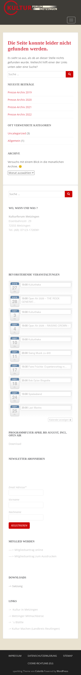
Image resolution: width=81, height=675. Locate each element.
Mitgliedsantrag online (29, 550)
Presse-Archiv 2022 (20, 114)
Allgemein (14, 140)
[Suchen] (69, 74)
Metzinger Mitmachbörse (28, 616)
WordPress (62, 671)
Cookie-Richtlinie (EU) (40, 663)
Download (15, 444)
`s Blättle (18, 622)
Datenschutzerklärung (42, 655)
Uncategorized (17, 133)
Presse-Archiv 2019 (20, 92)
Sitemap (68, 655)
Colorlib (39, 671)
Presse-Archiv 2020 (20, 99)
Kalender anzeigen (59, 419)
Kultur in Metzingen (25, 609)
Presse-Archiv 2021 (20, 107)
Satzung (17, 586)
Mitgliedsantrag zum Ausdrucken (36, 556)
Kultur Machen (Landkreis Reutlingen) (36, 628)
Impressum (14, 655)
